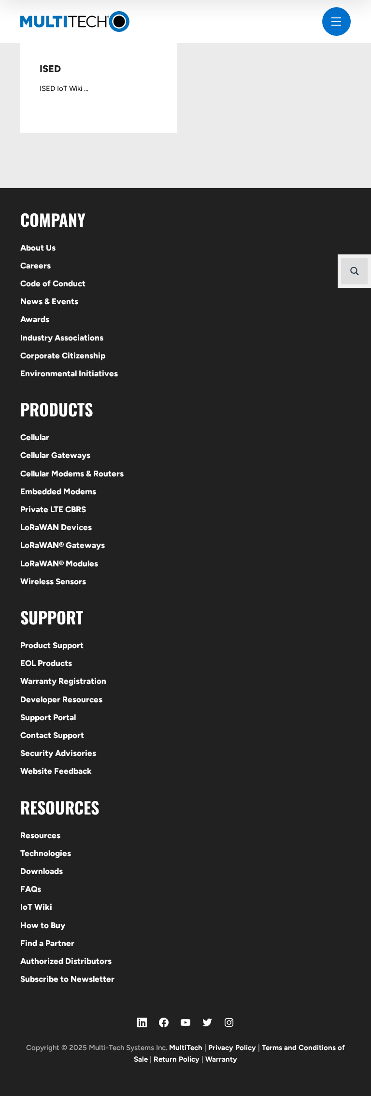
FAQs (30, 889)
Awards (34, 319)
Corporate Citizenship (62, 355)
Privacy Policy (232, 1047)
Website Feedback (56, 771)
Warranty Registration (63, 681)
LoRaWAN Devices (56, 527)
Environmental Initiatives (69, 373)
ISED (50, 68)
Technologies (45, 853)
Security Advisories (58, 753)
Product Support (52, 645)
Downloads (41, 871)
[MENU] (336, 21)
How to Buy (42, 925)
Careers (35, 265)
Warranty (221, 1059)
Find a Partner (47, 943)
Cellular (34, 437)
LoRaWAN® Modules (59, 563)
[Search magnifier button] (354, 271)
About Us (38, 247)
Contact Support (52, 735)
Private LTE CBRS (53, 509)
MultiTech (185, 1047)
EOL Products (46, 663)
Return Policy (177, 1059)
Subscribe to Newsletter (67, 979)
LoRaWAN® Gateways (62, 545)
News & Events (49, 301)
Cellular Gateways (55, 455)
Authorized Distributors (66, 961)
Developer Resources (61, 699)
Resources (40, 835)
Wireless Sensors (53, 581)
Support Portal (48, 717)
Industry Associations (61, 337)
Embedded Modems (58, 491)
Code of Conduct (53, 283)
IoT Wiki (36, 907)
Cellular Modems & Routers (72, 473)
